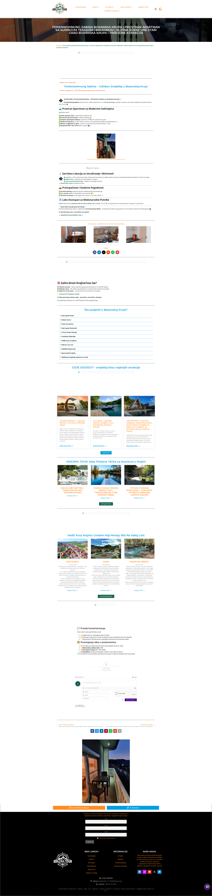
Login (135, 677)
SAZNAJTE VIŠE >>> (72, 496)
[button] (155, 9)
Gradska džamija (68, 336)
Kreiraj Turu (143, 7)
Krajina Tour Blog (112, 11)
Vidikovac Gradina (68, 341)
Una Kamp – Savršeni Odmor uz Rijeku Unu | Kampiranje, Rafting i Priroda (103, 424)
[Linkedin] (159, 872)
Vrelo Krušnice (67, 324)
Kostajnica (72, 562)
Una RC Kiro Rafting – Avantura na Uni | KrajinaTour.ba (72, 490)
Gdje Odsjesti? (126, 7)
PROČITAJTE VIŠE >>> (66, 446)
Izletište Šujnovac (68, 349)
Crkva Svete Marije (69, 332)
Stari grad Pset (67, 316)
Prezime (106, 825)
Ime (106, 819)
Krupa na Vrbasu (139, 562)
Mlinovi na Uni (67, 345)
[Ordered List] (90, 688)
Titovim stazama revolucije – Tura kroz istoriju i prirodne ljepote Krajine (139, 491)
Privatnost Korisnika (120, 866)
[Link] (97, 688)
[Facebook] (139, 872)
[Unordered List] (93, 688)
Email (106, 832)
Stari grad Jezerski (69, 328)
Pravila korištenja (120, 863)
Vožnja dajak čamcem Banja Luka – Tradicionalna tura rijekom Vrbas (106, 491)
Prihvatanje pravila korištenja (107, 838)
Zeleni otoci (66, 320)
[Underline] (88, 688)
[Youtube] (149, 872)
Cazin (106, 562)
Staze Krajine (80, 7)
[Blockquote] (95, 688)
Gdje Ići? (95, 7)
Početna (59, 45)
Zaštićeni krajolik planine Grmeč (74, 357)
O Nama (120, 856)
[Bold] (83, 688)
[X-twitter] (154, 872)
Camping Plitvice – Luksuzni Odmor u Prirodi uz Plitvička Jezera (72, 423)
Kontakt (120, 859)
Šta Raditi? (109, 7)
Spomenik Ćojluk (68, 353)
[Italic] (86, 688)
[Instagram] (144, 872)
